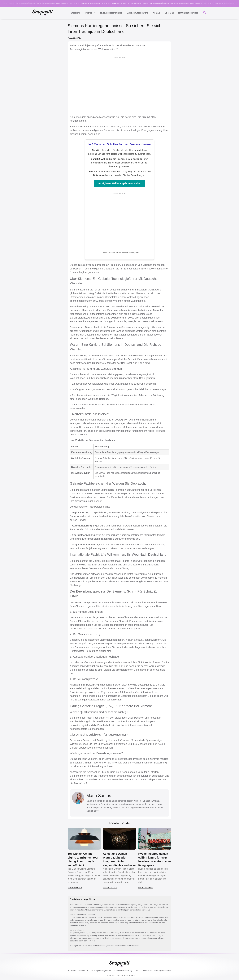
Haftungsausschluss (188, 13)
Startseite (75, 13)
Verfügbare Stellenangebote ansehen (119, 183)
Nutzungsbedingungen (111, 13)
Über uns (169, 13)
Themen (88, 13)
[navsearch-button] (204, 12)
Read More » (75, 887)
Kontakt (156, 13)
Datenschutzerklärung (137, 13)
